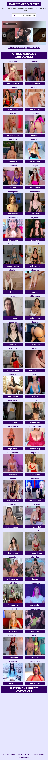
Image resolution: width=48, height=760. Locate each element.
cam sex (35, 292)
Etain (35, 374)
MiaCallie (12, 374)
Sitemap (6, 754)
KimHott (13, 478)
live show (35, 631)
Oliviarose (13, 165)
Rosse (35, 400)
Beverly (35, 322)
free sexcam (13, 396)
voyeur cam (12, 448)
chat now (13, 474)
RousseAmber (13, 217)
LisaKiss (13, 113)
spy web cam (35, 161)
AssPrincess (35, 191)
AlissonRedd (13, 635)
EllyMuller (35, 452)
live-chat (35, 396)
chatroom (35, 135)
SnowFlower (12, 400)
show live (13, 422)
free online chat (35, 501)
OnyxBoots (35, 217)
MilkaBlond (35, 139)
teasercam (13, 161)
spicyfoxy (13, 661)
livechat (13, 292)
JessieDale (13, 139)
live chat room (13, 135)
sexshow (12, 344)
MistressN (35, 478)
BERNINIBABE (35, 661)
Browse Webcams (27, 15)
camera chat (13, 214)
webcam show (13, 579)
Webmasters (24, 757)
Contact (13, 754)
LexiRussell (35, 531)
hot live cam (13, 657)
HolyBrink (13, 583)
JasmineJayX (35, 609)
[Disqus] (24, 724)
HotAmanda (12, 504)
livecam (35, 579)
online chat (35, 214)
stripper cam (35, 422)
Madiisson (13, 531)
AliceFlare (13, 270)
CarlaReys (35, 113)
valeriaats (35, 635)
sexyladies (13, 87)
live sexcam (35, 344)
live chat (35, 657)
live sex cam (35, 109)
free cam (13, 187)
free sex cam (13, 683)
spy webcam (13, 109)
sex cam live (35, 605)
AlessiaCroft (35, 583)
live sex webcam (12, 527)
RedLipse (35, 165)
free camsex (35, 83)
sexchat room (35, 474)
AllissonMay (35, 296)
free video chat (35, 370)
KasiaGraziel (13, 244)
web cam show (13, 83)
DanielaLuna (35, 504)
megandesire (13, 426)
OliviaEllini (35, 557)
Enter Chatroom (17, 47)
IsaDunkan (13, 557)
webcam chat (35, 318)
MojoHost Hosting (24, 754)
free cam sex (13, 605)
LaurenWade (35, 244)
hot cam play (35, 448)
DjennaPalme (13, 191)
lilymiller (35, 348)
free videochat (35, 527)
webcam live (35, 187)
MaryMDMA (13, 61)
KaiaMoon (35, 87)
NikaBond (13, 609)
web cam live (35, 266)
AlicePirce (35, 270)
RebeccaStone (12, 452)
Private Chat (33, 47)
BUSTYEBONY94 (35, 426)
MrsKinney (13, 348)
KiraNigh (35, 61)
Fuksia (12, 296)
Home (16, 15)
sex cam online (13, 266)
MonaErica (13, 322)
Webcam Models (38, 754)
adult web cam (13, 370)
